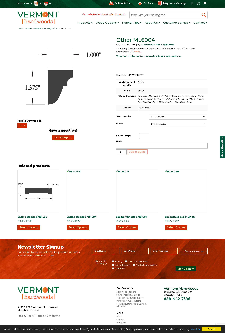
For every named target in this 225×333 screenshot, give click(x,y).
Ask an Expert (63, 137)
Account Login (24, 3)
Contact (120, 319)
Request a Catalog (174, 3)
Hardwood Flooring (126, 292)
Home (20, 29)
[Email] (164, 251)
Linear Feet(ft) (123, 136)
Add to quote (137, 152)
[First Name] (106, 251)
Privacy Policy (25, 315)
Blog (118, 316)
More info (195, 329)
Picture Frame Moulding (128, 301)
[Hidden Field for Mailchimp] (191, 262)
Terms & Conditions (48, 315)
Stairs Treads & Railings (128, 295)
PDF (22, 125)
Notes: (119, 141)
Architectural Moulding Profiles (45, 29)
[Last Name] (135, 251)
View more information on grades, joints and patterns (148, 56)
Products (28, 29)
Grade (119, 123)
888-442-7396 (177, 298)
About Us (121, 322)
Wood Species (123, 116)
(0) (50, 3)
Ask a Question (222, 147)
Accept (211, 329)
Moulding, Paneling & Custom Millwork (131, 305)
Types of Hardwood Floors (130, 298)
